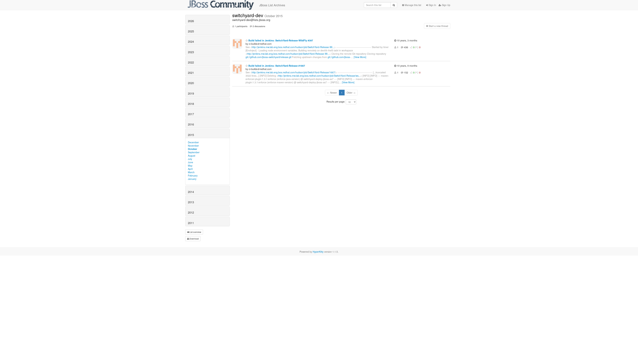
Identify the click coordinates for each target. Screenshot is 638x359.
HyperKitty (318, 251)
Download (194, 238)
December (193, 142)
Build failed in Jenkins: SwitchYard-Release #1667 (276, 65)
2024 (191, 42)
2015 (191, 135)
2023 (191, 52)
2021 (191, 73)
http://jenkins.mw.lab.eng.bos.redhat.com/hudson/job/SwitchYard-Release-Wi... (293, 47)
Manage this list (412, 5)
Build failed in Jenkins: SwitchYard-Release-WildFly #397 (280, 40)
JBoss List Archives (272, 5)
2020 (191, 83)
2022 (191, 62)
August (191, 155)
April (190, 169)
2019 (191, 93)
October (192, 149)
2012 (191, 212)
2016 (191, 124)
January (192, 178)
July (190, 159)
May (190, 165)
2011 (191, 223)
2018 (191, 104)
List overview (195, 232)
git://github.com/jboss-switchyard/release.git (268, 57)
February (193, 175)
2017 (191, 114)
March (191, 172)
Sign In (432, 5)
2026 (191, 21)
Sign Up (445, 5)
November (193, 145)
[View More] (360, 57)
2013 (191, 202)
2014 (191, 192)
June (190, 162)
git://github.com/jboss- (339, 57)
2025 (191, 31)
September (194, 152)
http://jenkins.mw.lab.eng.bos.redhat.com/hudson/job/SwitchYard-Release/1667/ (293, 72)
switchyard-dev (248, 15)
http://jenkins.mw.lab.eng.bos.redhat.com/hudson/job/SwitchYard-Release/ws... (319, 75)
